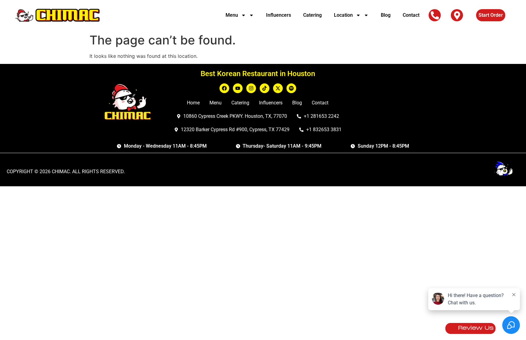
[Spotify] (291, 88)
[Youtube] (238, 88)
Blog (386, 15)
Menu (232, 15)
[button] (435, 15)
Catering (312, 15)
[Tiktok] (264, 88)
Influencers (278, 15)
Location (343, 15)
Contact (411, 15)
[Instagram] (251, 88)
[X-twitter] (278, 88)
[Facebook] (224, 88)
